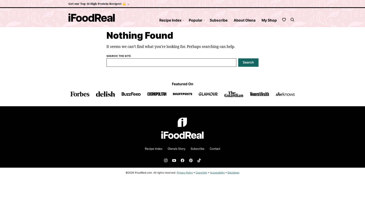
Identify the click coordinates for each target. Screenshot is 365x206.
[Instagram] (166, 160)
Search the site (118, 55)
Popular (195, 20)
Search (248, 62)
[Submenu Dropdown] (183, 20)
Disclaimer (234, 172)
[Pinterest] (191, 160)
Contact (215, 148)
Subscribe (219, 20)
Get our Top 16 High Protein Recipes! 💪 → (99, 4)
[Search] (292, 19)
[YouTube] (174, 160)
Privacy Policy (185, 172)
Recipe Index (170, 20)
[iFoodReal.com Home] (91, 17)
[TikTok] (199, 160)
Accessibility (217, 172)
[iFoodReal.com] (182, 141)
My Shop (269, 20)
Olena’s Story (176, 148)
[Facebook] (182, 160)
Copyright (201, 172)
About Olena (245, 20)
